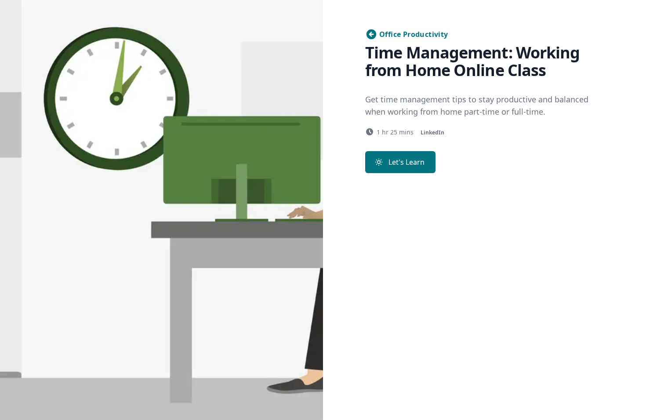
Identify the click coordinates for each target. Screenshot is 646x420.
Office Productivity (413, 34)
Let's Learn (406, 162)
